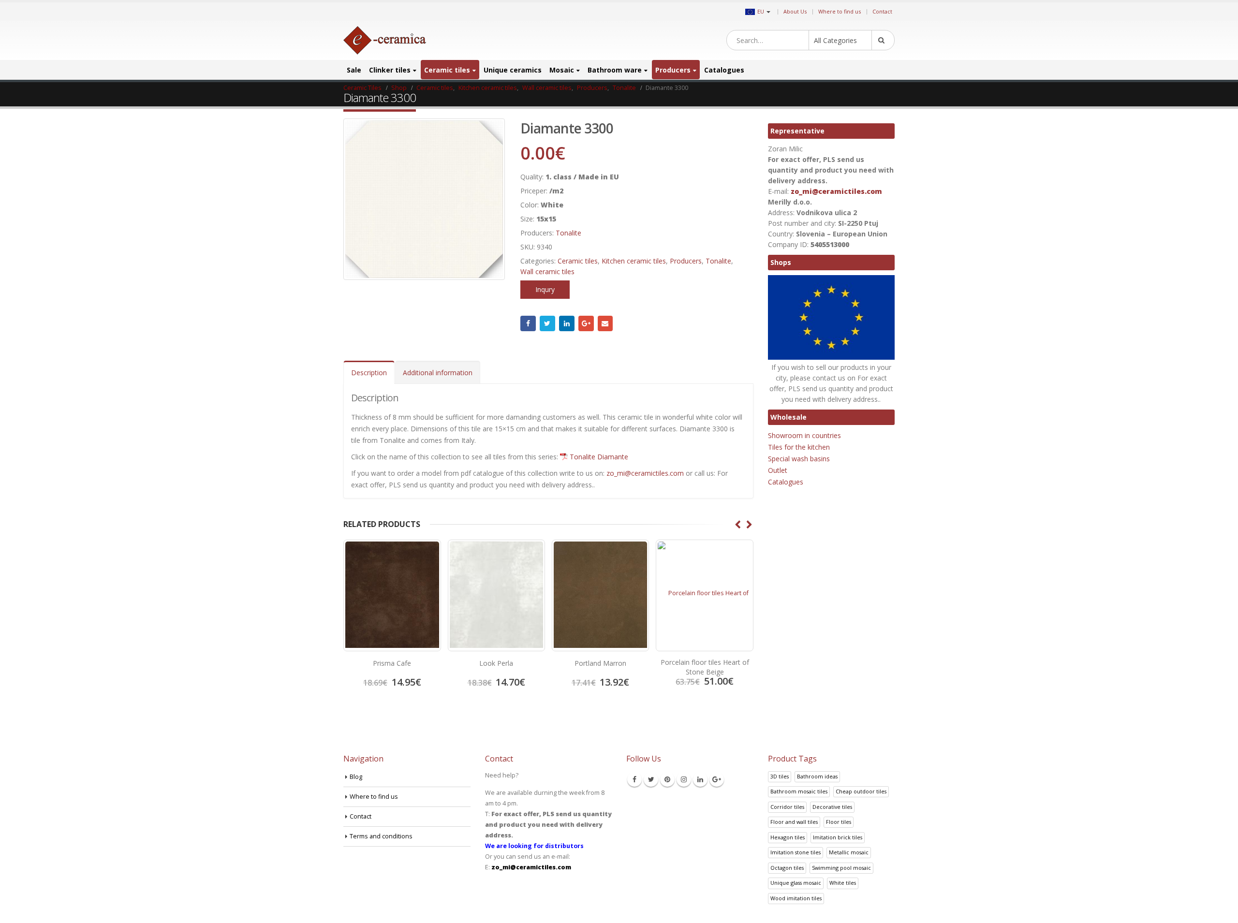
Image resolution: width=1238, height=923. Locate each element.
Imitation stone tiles (795, 852)
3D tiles (779, 776)
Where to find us (839, 11)
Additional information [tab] (437, 372)
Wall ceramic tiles (547, 271)
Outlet (777, 470)
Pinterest (667, 779)
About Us (795, 11)
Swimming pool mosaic (841, 867)
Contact (882, 11)
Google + (586, 323)
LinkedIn (567, 323)
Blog (356, 777)
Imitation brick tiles (837, 837)
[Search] (883, 40)
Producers (673, 69)
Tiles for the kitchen (799, 447)
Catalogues (724, 69)
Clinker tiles (390, 69)
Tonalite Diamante (599, 456)
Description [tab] (369, 372)
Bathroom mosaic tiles (798, 791)
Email (605, 323)
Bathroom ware (615, 69)
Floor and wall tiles (794, 821)
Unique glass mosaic (795, 882)
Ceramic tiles (447, 69)
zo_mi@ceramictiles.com (645, 473)
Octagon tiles (787, 867)
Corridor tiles (787, 806)
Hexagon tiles (787, 837)
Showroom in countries (804, 435)
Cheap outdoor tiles (861, 791)
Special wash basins (799, 458)
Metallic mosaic (849, 852)
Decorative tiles (832, 806)
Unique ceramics (513, 69)
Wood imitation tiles (796, 898)
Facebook (528, 323)
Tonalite (568, 232)
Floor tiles (838, 821)
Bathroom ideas (817, 776)
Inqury (545, 289)
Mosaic (561, 69)
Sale (354, 69)
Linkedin (700, 779)
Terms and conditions (381, 836)
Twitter (547, 323)
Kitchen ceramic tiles (634, 260)
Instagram (684, 779)
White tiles (842, 882)
